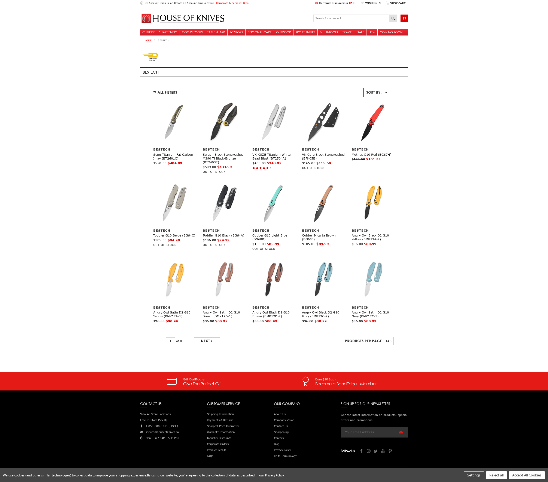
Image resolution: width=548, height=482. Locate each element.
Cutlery (148, 32)
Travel (347, 32)
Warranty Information (221, 432)
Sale (360, 32)
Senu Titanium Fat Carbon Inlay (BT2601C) (173, 156)
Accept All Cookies (527, 475)
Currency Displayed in (336, 2)
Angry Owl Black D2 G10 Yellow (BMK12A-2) (370, 237)
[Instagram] (369, 451)
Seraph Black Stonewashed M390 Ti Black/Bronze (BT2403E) (223, 158)
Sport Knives (305, 32)
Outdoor (283, 32)
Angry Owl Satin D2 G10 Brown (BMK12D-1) (221, 314)
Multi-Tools (329, 32)
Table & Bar (216, 32)
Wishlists (373, 2)
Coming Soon (391, 32)
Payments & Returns (220, 420)
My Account (151, 2)
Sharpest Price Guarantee (223, 426)
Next (205, 341)
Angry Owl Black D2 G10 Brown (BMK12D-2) (271, 314)
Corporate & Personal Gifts (232, 2)
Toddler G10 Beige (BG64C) (174, 235)
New (372, 32)
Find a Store (206, 2)
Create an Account (185, 2)
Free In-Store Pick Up (153, 420)
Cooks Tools (192, 32)
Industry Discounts (219, 438)
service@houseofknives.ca (162, 432)
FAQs (210, 456)
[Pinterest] (391, 451)
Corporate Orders (218, 444)
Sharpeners (168, 32)
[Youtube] (383, 451)
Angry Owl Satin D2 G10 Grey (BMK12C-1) (370, 314)
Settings (474, 475)
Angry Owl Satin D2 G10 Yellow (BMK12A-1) (172, 314)
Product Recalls (216, 450)
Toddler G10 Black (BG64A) (223, 235)
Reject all (496, 475)
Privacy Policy (274, 475)
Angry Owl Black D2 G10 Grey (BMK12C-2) (320, 314)
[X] (376, 451)
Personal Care (260, 32)
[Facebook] (361, 451)
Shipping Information (220, 414)
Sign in (165, 2)
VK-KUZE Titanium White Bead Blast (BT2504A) (271, 156)
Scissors (236, 32)
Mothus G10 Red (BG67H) (371, 154)
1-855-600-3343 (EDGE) (162, 426)
